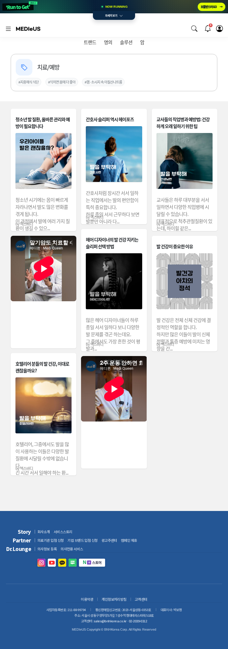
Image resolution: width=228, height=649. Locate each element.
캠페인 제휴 (129, 540)
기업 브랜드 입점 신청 (82, 540)
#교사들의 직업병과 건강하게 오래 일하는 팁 (70, 81)
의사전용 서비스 (72, 548)
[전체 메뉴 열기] (8, 28)
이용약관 (87, 599)
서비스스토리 (63, 531)
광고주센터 (109, 540)
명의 (108, 42)
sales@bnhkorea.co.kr (110, 620)
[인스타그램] (41, 563)
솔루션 (126, 42)
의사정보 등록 (47, 548)
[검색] (194, 28)
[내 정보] (219, 28)
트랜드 (90, 42)
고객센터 (141, 599)
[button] (194, 28)
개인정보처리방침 (114, 599)
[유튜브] (52, 563)
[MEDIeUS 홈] (28, 28)
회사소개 (43, 531)
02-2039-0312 (138, 620)
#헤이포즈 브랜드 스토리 (125, 81)
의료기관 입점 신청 (50, 540)
